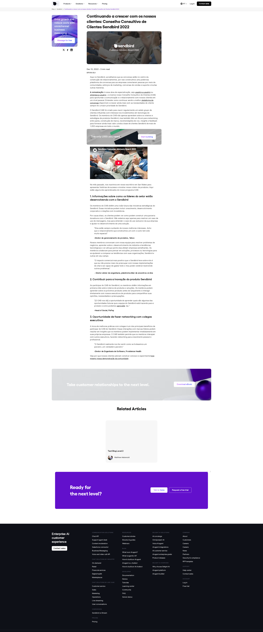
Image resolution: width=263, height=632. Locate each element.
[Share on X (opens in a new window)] (64, 50)
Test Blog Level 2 (115, 451)
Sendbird (59, 9)
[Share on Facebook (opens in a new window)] (67, 50)
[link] (192, 3)
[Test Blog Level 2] (131, 434)
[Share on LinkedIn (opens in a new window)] (71, 50)
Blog (53, 9)
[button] (55, 3)
